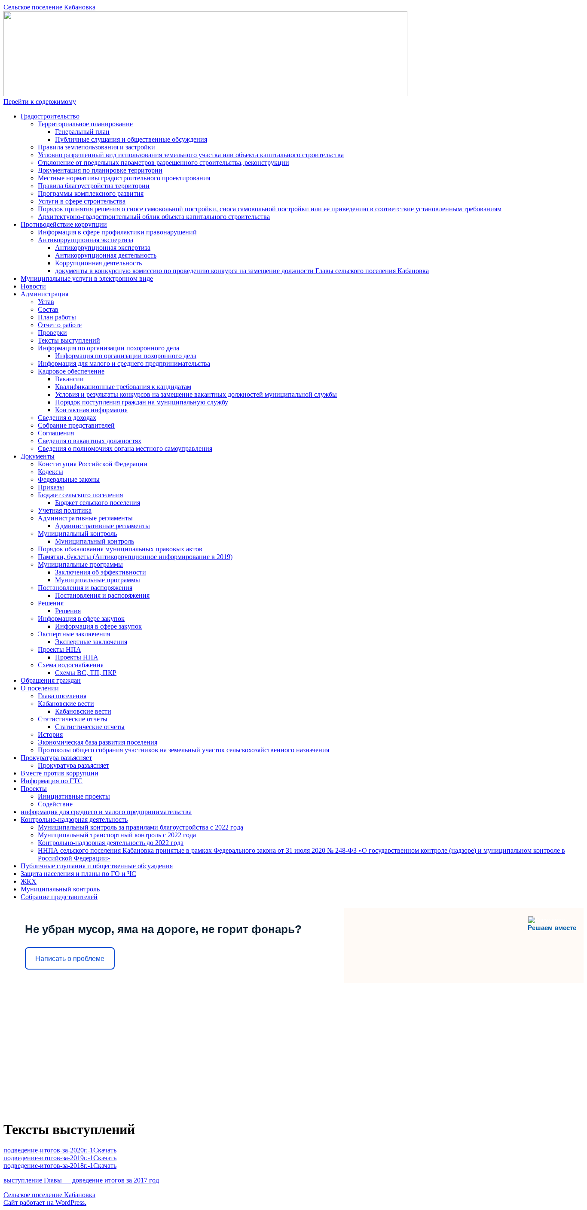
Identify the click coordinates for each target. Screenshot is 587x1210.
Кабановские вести (66, 703)
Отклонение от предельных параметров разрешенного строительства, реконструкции (163, 162)
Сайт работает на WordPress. (44, 1202)
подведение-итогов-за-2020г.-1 (48, 1150)
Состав (48, 309)
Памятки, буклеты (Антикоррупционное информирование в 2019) (135, 556)
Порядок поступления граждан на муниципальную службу (141, 402)
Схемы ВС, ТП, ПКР (85, 672)
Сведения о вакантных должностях (89, 440)
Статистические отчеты (72, 719)
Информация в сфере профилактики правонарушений (117, 232)
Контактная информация (91, 409)
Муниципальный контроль (77, 533)
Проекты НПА (59, 649)
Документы (38, 456)
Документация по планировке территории (100, 170)
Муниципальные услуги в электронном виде (87, 278)
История (50, 734)
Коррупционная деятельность (98, 263)
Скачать (104, 1150)
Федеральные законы (69, 479)
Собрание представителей (76, 425)
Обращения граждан (51, 680)
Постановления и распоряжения (85, 587)
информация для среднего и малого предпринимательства (106, 811)
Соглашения (56, 433)
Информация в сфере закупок (81, 618)
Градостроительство (50, 116)
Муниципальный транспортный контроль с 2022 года (117, 835)
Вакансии (69, 379)
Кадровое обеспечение (71, 371)
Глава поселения (62, 695)
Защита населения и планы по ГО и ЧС (78, 873)
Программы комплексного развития (91, 193)
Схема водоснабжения (71, 665)
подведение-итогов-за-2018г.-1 (48, 1165)
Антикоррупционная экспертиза (85, 239)
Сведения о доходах (67, 417)
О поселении (40, 688)
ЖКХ (29, 881)
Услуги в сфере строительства (81, 201)
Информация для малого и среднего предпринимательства (124, 363)
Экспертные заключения (74, 634)
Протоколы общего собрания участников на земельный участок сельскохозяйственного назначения (183, 750)
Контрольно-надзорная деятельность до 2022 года (110, 842)
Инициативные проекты (74, 796)
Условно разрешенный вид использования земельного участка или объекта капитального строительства (191, 154)
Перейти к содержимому (39, 101)
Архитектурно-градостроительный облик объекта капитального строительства (154, 216)
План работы (57, 317)
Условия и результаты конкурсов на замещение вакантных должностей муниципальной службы (196, 394)
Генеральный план (82, 131)
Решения (51, 603)
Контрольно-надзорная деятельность (74, 819)
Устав (46, 301)
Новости (33, 286)
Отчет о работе (60, 324)
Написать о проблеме (69, 958)
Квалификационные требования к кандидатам (123, 386)
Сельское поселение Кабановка (49, 7)
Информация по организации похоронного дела (108, 348)
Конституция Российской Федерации (92, 464)
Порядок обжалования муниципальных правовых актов (120, 549)
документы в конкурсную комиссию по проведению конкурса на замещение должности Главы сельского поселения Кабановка (242, 270)
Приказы (51, 487)
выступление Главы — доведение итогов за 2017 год (81, 1180)
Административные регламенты (85, 518)
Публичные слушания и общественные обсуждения (131, 139)
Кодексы (50, 471)
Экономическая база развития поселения (97, 742)
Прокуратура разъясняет (56, 757)
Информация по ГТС (52, 780)
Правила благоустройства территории (94, 185)
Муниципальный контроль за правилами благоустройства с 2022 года (140, 827)
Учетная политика (65, 510)
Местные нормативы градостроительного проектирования (124, 178)
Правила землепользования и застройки (96, 147)
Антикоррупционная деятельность (105, 255)
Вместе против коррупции (59, 773)
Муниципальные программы (80, 564)
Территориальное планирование (85, 124)
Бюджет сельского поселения (80, 495)
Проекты (34, 788)
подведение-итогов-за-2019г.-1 (48, 1157)
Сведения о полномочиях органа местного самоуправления (125, 448)
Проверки (52, 332)
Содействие (55, 804)
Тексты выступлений (69, 340)
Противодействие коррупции (64, 224)
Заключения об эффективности (100, 572)
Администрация (44, 294)
